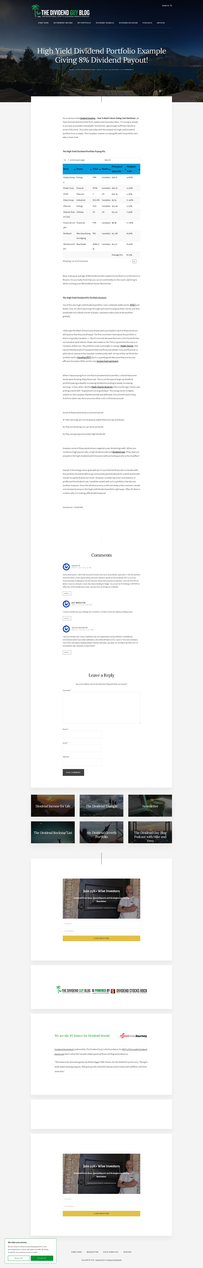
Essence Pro (100, 1260)
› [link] (138, 261)
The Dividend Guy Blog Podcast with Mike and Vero (150, 837)
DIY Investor (79, 603)
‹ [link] (130, 261)
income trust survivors (107, 361)
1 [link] (134, 261)
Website (66, 757)
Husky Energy (127, 346)
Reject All (19, 1258)
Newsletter (150, 806)
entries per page (77, 160)
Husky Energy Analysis (102, 387)
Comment (67, 690)
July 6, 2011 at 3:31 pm (82, 567)
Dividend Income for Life (52, 806)
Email (65, 743)
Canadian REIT (84, 357)
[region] (30, 1251)
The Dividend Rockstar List (53, 833)
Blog (71, 69)
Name (66, 729)
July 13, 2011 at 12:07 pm (82, 630)
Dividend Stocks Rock (64, 1049)
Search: (108, 160)
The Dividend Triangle (101, 806)
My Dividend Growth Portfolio (101, 835)
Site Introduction (85, 69)
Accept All (42, 1258)
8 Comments (127, 69)
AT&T (133, 305)
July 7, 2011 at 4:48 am (82, 605)
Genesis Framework (114, 1260)
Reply (67, 593)
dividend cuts (118, 452)
